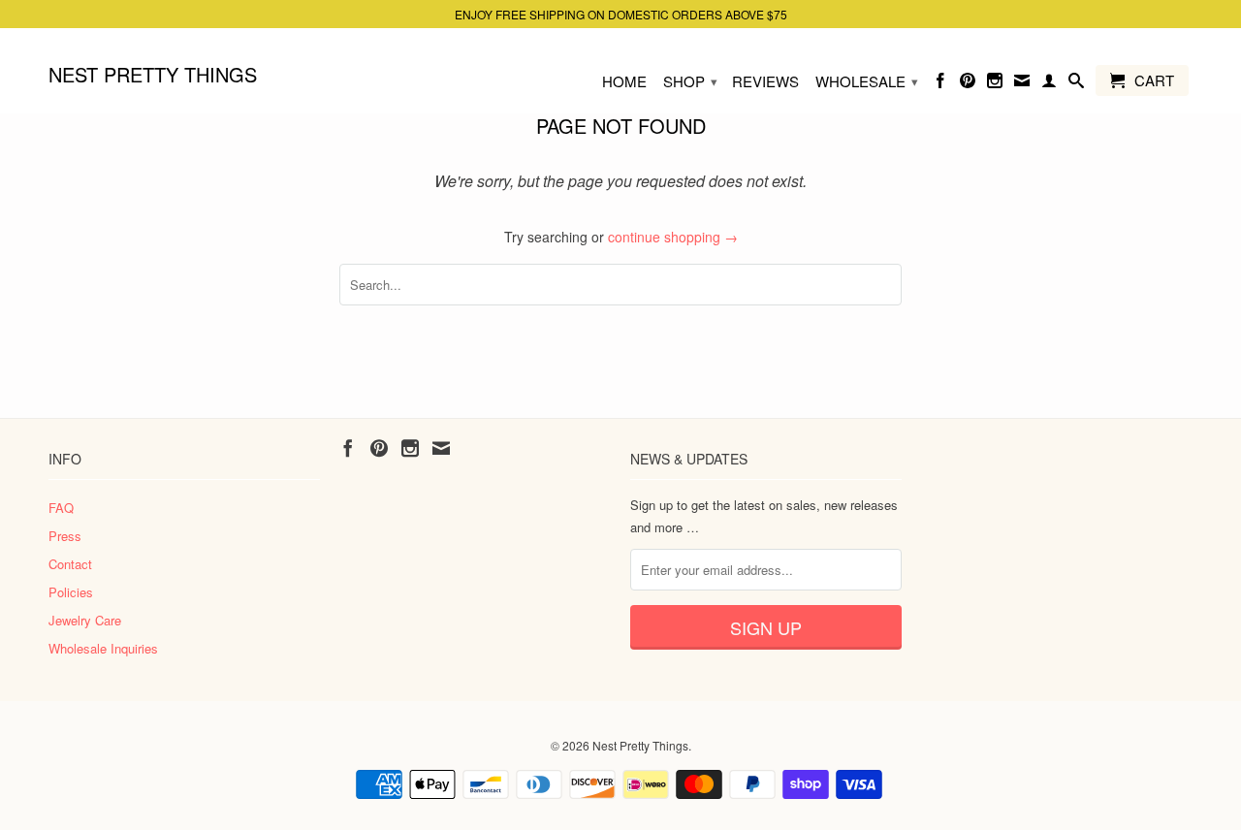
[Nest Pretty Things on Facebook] (940, 84)
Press (64, 536)
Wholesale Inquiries (103, 648)
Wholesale (866, 81)
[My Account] (1049, 84)
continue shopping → (673, 236)
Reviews (765, 82)
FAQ (61, 507)
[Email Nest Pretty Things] (1022, 84)
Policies (70, 592)
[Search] (1076, 84)
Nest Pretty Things (152, 73)
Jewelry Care (84, 620)
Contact (70, 564)
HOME (624, 82)
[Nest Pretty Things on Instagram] (994, 84)
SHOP (690, 81)
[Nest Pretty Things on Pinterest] (967, 84)
